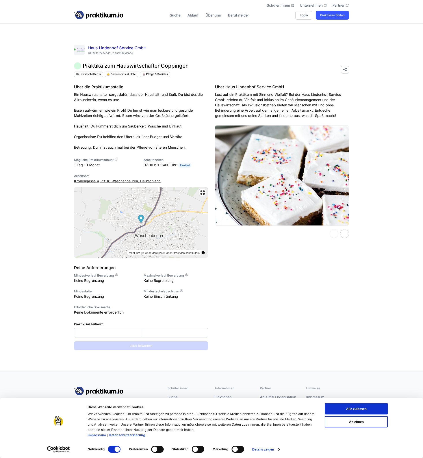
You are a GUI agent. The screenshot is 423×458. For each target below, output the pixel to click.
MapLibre (134, 253)
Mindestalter (83, 291)
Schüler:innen (278, 5)
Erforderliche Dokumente (92, 307)
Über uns (213, 15)
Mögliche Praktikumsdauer (94, 160)
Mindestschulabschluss (162, 291)
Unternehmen (311, 5)
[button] (141, 219)
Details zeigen (263, 449)
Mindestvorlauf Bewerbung (94, 275)
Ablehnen (356, 422)
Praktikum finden (332, 15)
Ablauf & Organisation (278, 397)
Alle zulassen (356, 409)
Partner (338, 5)
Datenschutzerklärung (127, 435)
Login (304, 15)
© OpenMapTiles (152, 253)
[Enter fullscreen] (202, 192)
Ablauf (193, 15)
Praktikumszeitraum (88, 324)
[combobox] (141, 333)
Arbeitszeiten (153, 160)
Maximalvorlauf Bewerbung (164, 275)
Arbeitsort (81, 176)
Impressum (97, 435)
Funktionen (223, 397)
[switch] (157, 449)
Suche (175, 15)
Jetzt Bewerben (141, 345)
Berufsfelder (238, 15)
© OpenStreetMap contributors (181, 253)
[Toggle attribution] (203, 252)
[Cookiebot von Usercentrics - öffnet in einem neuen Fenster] (58, 449)
